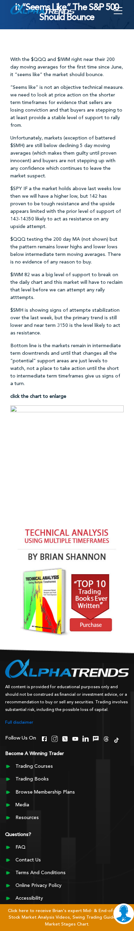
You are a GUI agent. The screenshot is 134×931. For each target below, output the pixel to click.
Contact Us (28, 860)
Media (22, 805)
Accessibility (29, 898)
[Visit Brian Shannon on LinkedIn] (85, 738)
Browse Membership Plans (45, 792)
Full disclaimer (19, 723)
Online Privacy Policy (38, 885)
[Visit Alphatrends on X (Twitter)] (65, 738)
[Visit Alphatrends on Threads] (106, 738)
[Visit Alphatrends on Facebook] (44, 738)
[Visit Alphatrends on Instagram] (55, 738)
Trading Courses (34, 766)
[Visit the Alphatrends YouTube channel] (75, 738)
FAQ (20, 847)
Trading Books (32, 779)
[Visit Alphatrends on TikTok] (116, 739)
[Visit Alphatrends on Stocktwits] (96, 738)
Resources (27, 817)
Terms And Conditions (40, 872)
